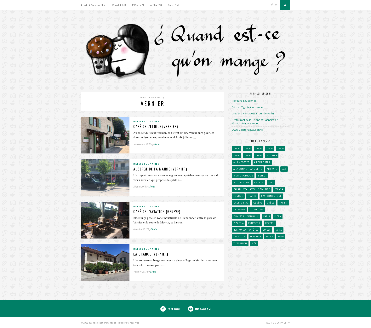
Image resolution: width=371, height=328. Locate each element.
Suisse (267, 229)
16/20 (236, 155)
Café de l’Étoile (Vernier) (155, 126)
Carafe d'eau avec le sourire (251, 189)
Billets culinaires (93, 4)
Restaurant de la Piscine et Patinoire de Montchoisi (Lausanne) (255, 121)
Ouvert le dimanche (246, 216)
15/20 (280, 148)
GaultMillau (241, 202)
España (279, 189)
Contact (174, 4)
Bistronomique (243, 175)
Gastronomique (271, 196)
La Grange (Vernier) (150, 253)
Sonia (157, 144)
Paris (266, 216)
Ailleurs (271, 155)
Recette (270, 223)
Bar (284, 169)
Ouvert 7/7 (256, 209)
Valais (269, 236)
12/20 (247, 148)
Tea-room (239, 236)
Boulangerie (241, 182)
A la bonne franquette (247, 169)
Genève (257, 202)
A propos (156, 4)
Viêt (254, 243)
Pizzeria (238, 223)
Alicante (272, 169)
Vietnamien (240, 243)
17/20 (247, 155)
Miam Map (138, 4)
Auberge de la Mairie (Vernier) (160, 168)
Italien (283, 202)
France (252, 196)
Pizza (277, 216)
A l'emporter (241, 162)
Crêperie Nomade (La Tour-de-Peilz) (253, 113)
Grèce (270, 202)
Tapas (278, 229)
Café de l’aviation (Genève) (156, 211)
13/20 (258, 148)
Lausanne (239, 209)
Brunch (259, 182)
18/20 (258, 155)
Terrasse (255, 236)
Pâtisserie (254, 223)
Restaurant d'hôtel (245, 229)
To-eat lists (119, 4)
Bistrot (262, 175)
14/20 (269, 148)
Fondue (238, 196)
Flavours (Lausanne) (244, 100)
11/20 (236, 148)
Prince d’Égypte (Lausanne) (247, 107)
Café (271, 182)
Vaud (281, 236)
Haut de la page (276, 322)
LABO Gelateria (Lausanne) (247, 129)
